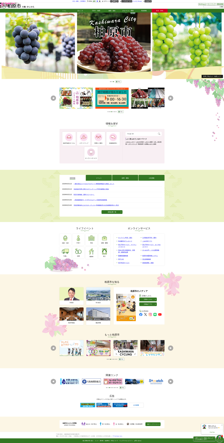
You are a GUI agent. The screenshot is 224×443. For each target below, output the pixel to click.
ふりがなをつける (127, 1)
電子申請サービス (123, 263)
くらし (64, 10)
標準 (94, 1)
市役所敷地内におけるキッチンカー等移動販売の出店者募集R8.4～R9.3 (96, 205)
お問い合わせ (137, 440)
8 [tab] (117, 387)
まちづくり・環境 (128, 10)
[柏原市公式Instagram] (150, 315)
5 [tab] (114, 111)
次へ (170, 98)
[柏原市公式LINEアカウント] (155, 315)
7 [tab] (116, 359)
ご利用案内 (82, 1)
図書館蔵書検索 (123, 255)
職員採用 (140, 144)
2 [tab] (109, 111)
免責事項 (107, 440)
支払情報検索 (146, 259)
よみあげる (148, 1)
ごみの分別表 (140, 142)
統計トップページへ (152, 424)
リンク (97, 440)
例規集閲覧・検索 (148, 263)
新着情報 (72, 178)
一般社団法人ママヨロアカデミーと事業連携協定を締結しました (94, 184)
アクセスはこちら (117, 436)
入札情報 (151, 178)
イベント (99, 178)
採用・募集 (125, 178)
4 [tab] (112, 111)
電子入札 (121, 259)
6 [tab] (115, 111)
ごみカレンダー (130, 142)
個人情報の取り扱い (88, 440)
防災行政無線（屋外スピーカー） (84, 194)
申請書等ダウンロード (125, 241)
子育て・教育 (96, 10)
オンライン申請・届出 (125, 237)
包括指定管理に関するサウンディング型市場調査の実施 (91, 189)
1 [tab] (110, 81)
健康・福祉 (111, 10)
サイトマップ (211, 4)
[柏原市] (17, 6)
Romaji (140, 1)
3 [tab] (113, 81)
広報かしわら (148, 299)
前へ (53, 98)
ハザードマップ (132, 144)
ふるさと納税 (149, 142)
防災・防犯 (159, 10)
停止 (119, 81)
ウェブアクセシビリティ (126, 440)
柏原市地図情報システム (150, 255)
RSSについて (114, 440)
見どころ (80, 10)
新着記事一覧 (112, 212)
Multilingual (202, 4)
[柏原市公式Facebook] (140, 315)
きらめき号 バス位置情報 (150, 250)
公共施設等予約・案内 (149, 237)
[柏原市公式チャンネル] (160, 315)
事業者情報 (220, 4)
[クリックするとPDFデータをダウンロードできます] (126, 320)
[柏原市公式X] (145, 315)
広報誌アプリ (148, 304)
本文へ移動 (75, 1)
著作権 (101, 440)
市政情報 (144, 10)
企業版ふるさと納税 (150, 144)
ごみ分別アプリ (147, 241)
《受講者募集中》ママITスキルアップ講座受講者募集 (90, 200)
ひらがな (134, 1)
